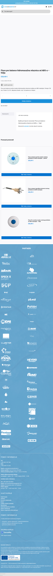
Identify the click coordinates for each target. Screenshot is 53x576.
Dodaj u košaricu (26, 101)
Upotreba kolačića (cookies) (8, 507)
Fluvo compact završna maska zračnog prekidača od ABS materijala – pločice (37, 157)
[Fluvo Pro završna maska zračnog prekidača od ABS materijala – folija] (13, 222)
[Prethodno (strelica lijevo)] (0, 575)
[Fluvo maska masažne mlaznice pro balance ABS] (26, 42)
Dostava (3, 498)
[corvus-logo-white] (6, 532)
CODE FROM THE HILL (31, 563)
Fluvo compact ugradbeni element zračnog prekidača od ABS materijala (38, 189)
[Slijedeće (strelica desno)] (1, 575)
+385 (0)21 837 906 (33, 3)
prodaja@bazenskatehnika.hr (21, 3)
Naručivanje (4, 505)
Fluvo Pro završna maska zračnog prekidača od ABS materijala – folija (39, 220)
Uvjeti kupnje (4, 497)
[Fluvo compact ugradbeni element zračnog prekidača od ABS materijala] (13, 190)
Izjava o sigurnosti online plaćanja (9, 510)
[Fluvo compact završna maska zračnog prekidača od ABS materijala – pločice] (13, 159)
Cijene (2, 502)
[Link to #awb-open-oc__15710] (50, 6)
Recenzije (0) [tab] (5, 114)
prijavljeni (26, 126)
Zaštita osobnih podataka (7, 503)
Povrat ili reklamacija (6, 500)
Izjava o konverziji (5, 508)
